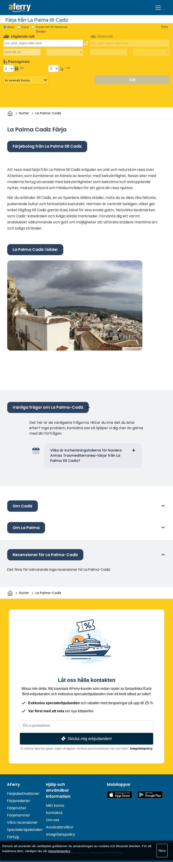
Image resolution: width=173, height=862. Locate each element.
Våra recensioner (22, 822)
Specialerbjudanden (24, 829)
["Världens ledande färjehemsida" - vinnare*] (20, 7)
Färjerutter (16, 808)
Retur (10, 27)
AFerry (13, 784)
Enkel (25, 27)
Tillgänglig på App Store (119, 794)
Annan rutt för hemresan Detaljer (51, 29)
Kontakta (54, 812)
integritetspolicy (59, 851)
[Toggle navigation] (158, 7)
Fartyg (13, 836)
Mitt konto (55, 805)
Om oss (52, 820)
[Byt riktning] (86, 43)
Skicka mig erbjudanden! (90, 738)
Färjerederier (18, 800)
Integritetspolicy (141, 748)
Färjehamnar (18, 815)
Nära (162, 850)
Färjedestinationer (23, 793)
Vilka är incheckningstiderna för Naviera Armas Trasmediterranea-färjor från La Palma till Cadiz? (86, 455)
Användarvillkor (60, 827)
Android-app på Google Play (150, 794)
